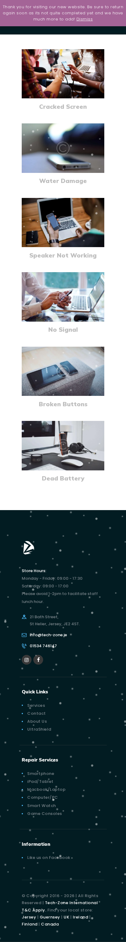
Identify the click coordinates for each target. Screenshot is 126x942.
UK (66, 917)
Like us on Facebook (48, 857)
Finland (30, 924)
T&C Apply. (34, 910)
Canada (50, 924)
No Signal (63, 329)
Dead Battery (63, 478)
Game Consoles (44, 813)
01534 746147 (43, 646)
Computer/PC (42, 797)
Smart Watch (41, 806)
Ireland (80, 917)
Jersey (29, 917)
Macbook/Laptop (46, 789)
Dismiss (84, 19)
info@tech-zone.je (48, 635)
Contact (36, 713)
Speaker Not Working (63, 255)
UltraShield (39, 729)
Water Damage (63, 180)
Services (36, 705)
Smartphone (40, 773)
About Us (37, 721)
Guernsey (50, 917)
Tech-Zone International (71, 903)
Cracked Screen (63, 106)
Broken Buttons (63, 404)
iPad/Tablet (40, 781)
